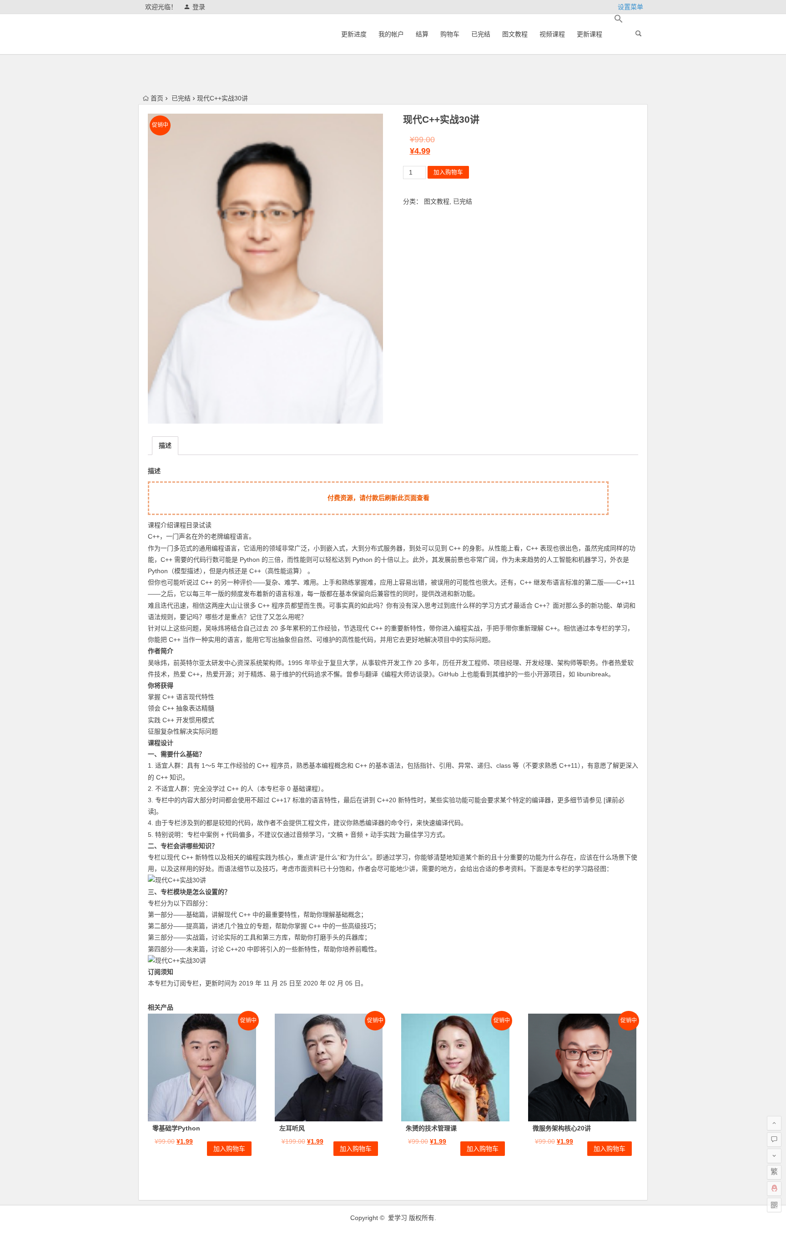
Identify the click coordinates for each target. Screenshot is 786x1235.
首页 (157, 98)
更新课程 (589, 34)
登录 (198, 6)
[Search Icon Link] (619, 19)
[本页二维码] (774, 1205)
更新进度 (354, 34)
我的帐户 (391, 34)
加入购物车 (448, 172)
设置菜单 (630, 6)
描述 (165, 445)
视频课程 (552, 34)
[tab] (165, 445)
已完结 (480, 34)
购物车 (449, 34)
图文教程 (515, 34)
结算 (422, 34)
